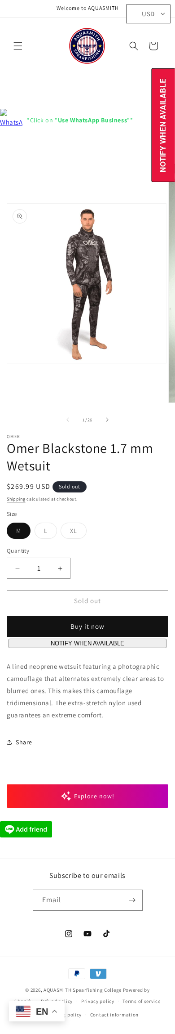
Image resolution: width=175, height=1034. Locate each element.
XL (78, 532)
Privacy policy (97, 1001)
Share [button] (24, 742)
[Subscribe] (132, 900)
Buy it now (87, 626)
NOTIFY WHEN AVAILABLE (87, 643)
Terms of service (141, 1001)
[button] (18, 46)
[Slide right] (107, 420)
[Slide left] (68, 420)
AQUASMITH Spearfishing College (83, 990)
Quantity (18, 551)
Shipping (16, 499)
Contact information (114, 1015)
